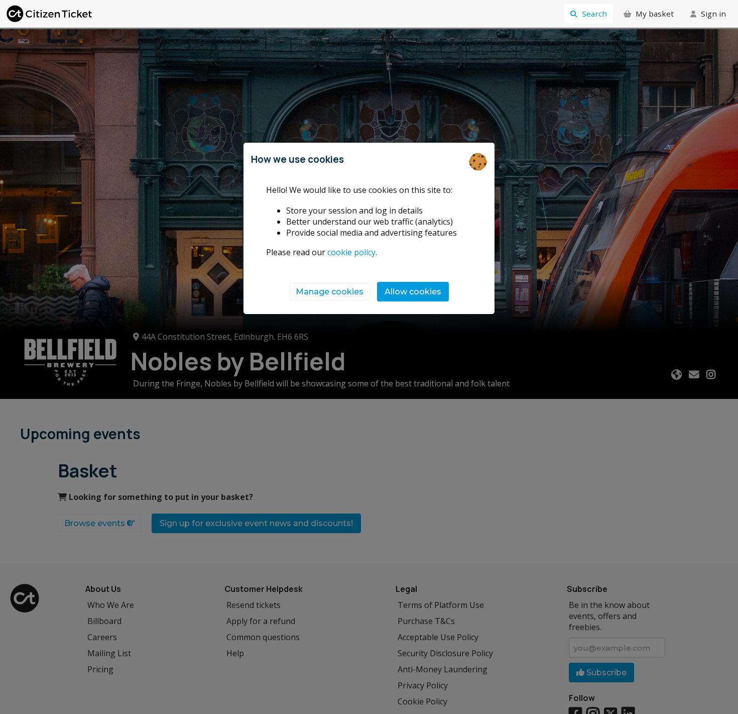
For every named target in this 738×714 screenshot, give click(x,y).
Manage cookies (329, 291)
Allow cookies (413, 291)
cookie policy (351, 252)
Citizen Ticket (50, 14)
